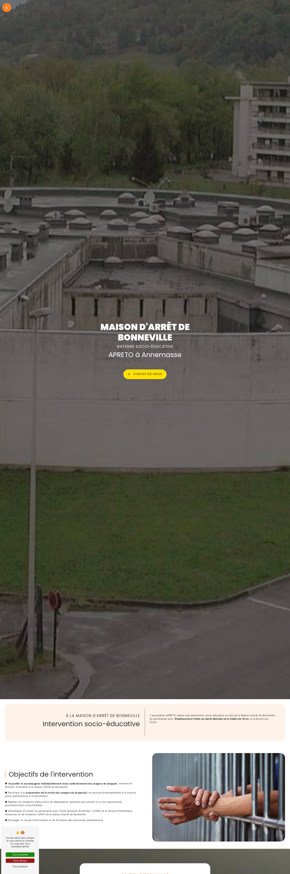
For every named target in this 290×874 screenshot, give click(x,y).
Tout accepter (20, 854)
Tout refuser (20, 860)
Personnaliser (20, 866)
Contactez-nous (147, 374)
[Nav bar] (6, 7)
